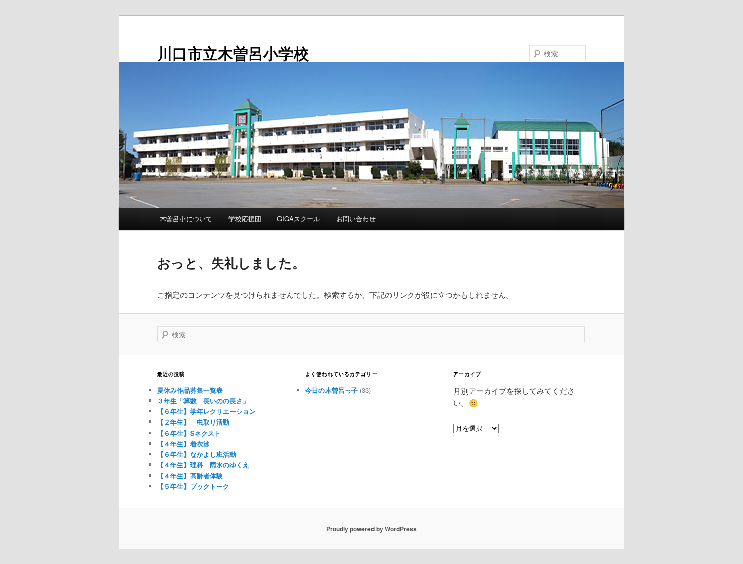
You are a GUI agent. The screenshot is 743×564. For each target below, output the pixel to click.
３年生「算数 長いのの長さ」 (203, 400)
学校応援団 (244, 218)
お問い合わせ (356, 218)
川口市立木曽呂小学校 (233, 53)
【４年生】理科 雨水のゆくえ (203, 464)
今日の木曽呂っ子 (331, 390)
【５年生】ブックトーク (193, 486)
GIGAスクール (298, 218)
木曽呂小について (186, 218)
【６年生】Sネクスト (189, 433)
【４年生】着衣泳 (183, 443)
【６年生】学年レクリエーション (206, 411)
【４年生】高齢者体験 (190, 475)
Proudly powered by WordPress (371, 528)
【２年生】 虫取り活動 (193, 422)
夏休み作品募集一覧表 (190, 390)
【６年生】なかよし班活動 (196, 454)
